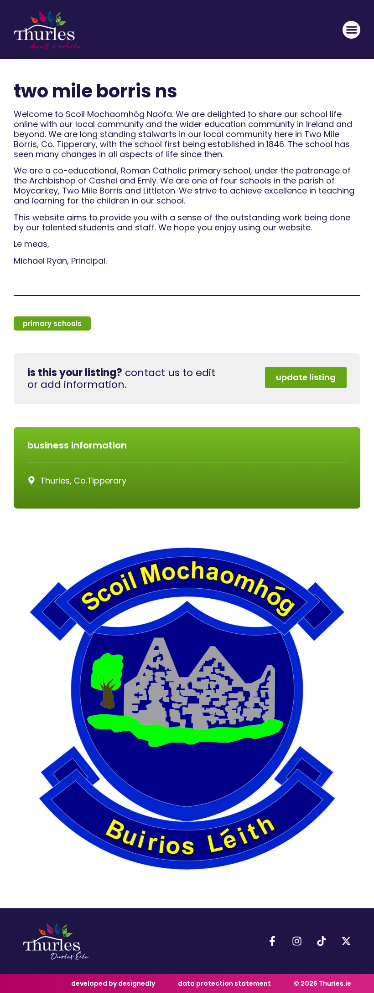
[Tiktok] (322, 941)
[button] (351, 30)
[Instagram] (297, 941)
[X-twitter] (346, 941)
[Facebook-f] (272, 941)
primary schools (52, 323)
